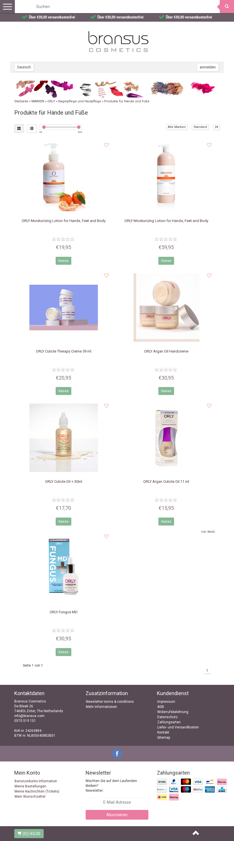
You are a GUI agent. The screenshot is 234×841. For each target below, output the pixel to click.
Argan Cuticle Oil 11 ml (166, 481)
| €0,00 (31, 833)
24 (216, 127)
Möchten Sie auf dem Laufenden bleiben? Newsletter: (111, 786)
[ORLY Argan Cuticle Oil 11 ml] (166, 437)
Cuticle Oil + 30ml (63, 481)
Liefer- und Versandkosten (178, 727)
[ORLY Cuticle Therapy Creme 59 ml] (63, 307)
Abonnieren (117, 815)
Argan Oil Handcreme (166, 351)
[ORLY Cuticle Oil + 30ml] (63, 437)
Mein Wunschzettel (30, 797)
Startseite (21, 101)
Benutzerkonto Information (36, 781)
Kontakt (163, 732)
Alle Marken (177, 127)
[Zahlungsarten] (192, 789)
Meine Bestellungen (30, 786)
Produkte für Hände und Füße (127, 101)
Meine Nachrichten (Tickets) (37, 791)
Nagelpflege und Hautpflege (79, 101)
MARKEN (37, 101)
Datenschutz (167, 717)
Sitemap (163, 738)
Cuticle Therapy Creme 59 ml (63, 351)
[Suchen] (227, 6)
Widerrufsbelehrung (172, 712)
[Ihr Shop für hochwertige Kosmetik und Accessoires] (118, 42)
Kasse (63, 261)
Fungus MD (64, 612)
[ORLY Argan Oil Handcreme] (166, 307)
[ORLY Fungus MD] (63, 568)
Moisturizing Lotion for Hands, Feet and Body (64, 221)
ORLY (51, 101)
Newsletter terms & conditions (110, 702)
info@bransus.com (29, 716)
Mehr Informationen (101, 707)
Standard (200, 127)
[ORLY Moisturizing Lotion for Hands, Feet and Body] (63, 177)
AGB (160, 707)
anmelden (208, 67)
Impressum (166, 702)
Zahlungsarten (169, 722)
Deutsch (24, 67)
